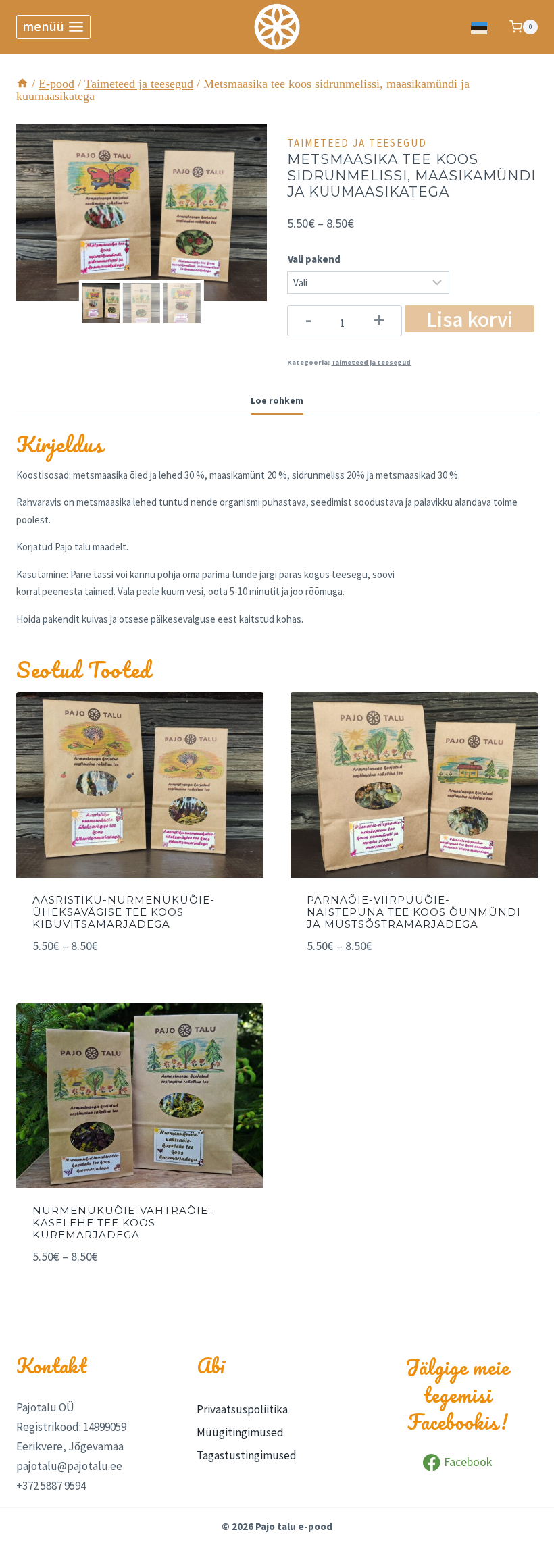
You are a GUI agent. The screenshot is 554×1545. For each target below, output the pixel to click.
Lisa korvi (469, 318)
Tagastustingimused (247, 1455)
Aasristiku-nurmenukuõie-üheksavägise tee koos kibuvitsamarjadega (123, 912)
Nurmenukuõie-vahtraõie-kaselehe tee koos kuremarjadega (122, 1222)
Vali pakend (314, 259)
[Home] (22, 83)
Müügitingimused (240, 1432)
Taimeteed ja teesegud (357, 142)
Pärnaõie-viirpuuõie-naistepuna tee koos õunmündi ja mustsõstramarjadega (414, 912)
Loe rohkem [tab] (277, 401)
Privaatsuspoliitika (242, 1409)
